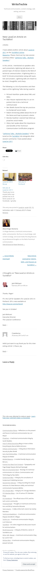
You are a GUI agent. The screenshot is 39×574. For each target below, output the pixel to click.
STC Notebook (7, 498)
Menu (19, 17)
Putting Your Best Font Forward (13, 464)
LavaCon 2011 (8, 141)
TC (33, 207)
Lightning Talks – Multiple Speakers (16, 134)
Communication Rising (10, 430)
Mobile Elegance (8, 459)
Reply (4, 325)
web (12, 210)
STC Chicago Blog (8, 491)
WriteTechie (19, 4)
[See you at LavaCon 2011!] (10, 194)
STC (30, 207)
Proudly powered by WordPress (24, 570)
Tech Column (7, 509)
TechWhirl (16, 136)
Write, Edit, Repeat (8, 535)
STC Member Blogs (9, 493)
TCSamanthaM (7, 504)
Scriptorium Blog (8, 478)
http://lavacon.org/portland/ (13, 304)
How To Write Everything (11, 444)
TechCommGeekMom (10, 514)
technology (6, 210)
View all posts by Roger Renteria (14, 244)
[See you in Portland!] (25, 177)
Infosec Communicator (10, 449)
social (26, 207)
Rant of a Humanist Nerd (11, 470)
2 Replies (5, 45)
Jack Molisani (16, 283)
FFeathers (6, 438)
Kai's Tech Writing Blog (10, 454)
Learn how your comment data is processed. (19, 417)
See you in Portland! (22, 183)
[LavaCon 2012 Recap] (9, 177)
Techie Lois (6, 519)
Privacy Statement (12, 560)
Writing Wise (7, 540)
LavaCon (21, 207)
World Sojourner (8, 530)
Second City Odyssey (9, 483)
